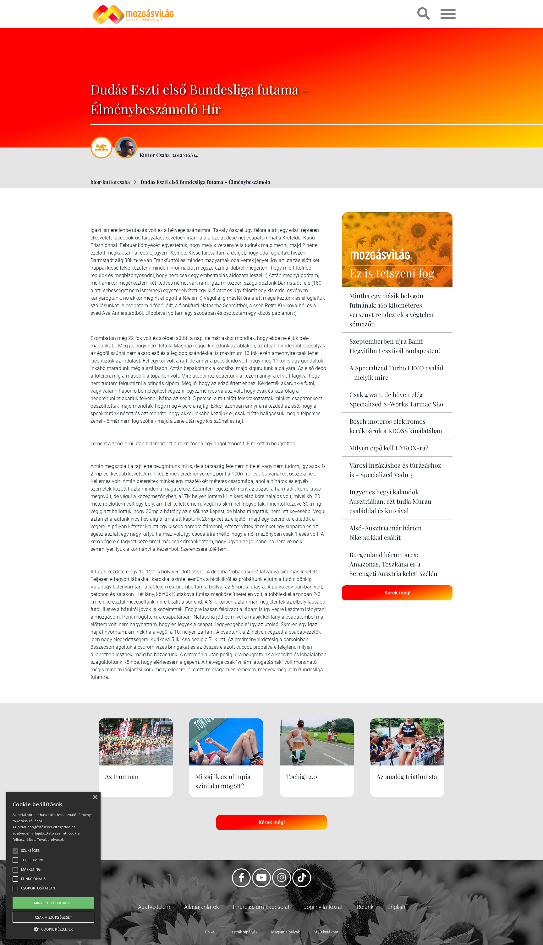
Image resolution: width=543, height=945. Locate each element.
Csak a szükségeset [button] (53, 917)
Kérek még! (397, 593)
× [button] (95, 797)
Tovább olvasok (50, 839)
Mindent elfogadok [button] (53, 902)
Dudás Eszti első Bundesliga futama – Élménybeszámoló (205, 182)
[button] (53, 928)
